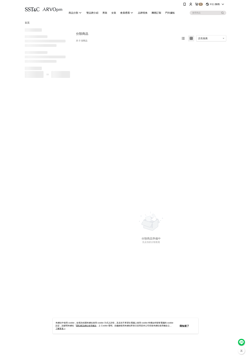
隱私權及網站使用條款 (86, 326)
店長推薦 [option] (203, 38)
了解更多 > (60, 328)
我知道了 (184, 326)
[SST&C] (44, 8)
